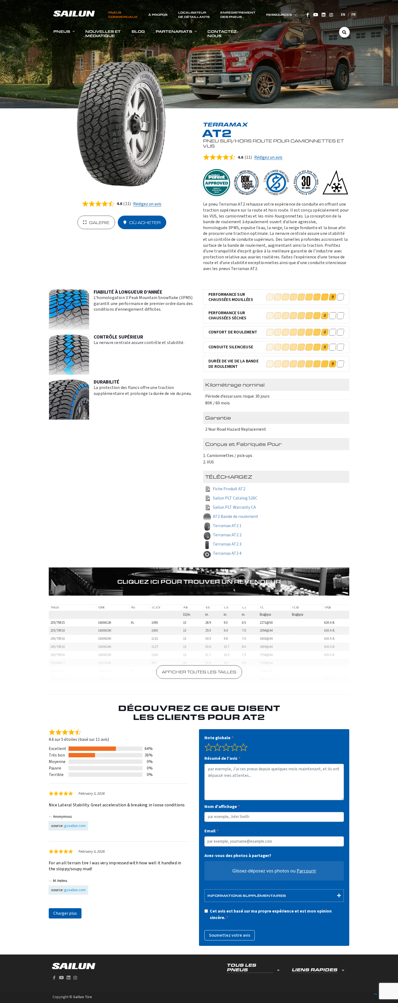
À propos (157, 15)
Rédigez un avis (147, 204)
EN (343, 14)
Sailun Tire (82, 997)
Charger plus (65, 913)
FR (353, 14)
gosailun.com (75, 826)
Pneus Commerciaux (123, 15)
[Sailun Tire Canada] (74, 13)
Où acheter (145, 222)
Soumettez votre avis (229, 935)
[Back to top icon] (375, 994)
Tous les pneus (241, 968)
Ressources (279, 15)
